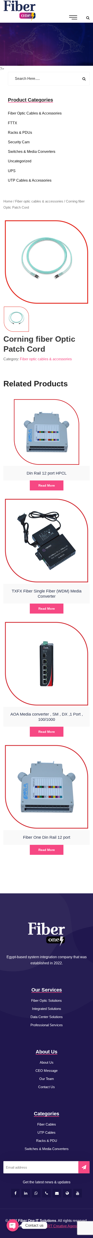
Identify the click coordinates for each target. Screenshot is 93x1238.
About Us (46, 1062)
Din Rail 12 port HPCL (47, 473)
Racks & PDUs (20, 132)
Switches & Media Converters (47, 1149)
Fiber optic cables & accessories (35, 113)
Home (7, 201)
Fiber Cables (46, 1124)
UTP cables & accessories (29, 180)
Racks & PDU (46, 1141)
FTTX (12, 123)
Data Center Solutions (46, 1017)
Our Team (46, 1079)
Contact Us (46, 1087)
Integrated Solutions (46, 1009)
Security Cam (19, 142)
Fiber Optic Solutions (46, 1000)
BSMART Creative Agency (58, 1226)
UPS (12, 171)
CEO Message (46, 1070)
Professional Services (46, 1025)
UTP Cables (46, 1132)
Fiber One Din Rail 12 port (46, 837)
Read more (46, 485)
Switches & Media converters (31, 152)
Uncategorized (19, 161)
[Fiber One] (19, 11)
